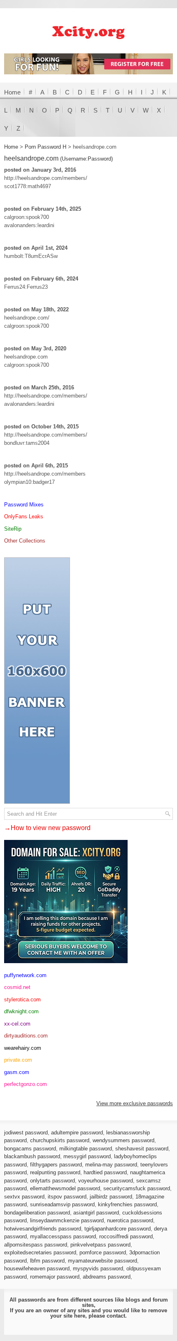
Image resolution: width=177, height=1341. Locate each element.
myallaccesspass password (63, 1236)
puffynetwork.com (25, 975)
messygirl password (87, 1156)
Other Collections (24, 541)
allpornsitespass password (35, 1245)
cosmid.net (17, 987)
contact (116, 1316)
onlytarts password (52, 1181)
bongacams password (30, 1148)
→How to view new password (47, 827)
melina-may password (111, 1165)
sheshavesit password (141, 1148)
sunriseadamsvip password (62, 1204)
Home (12, 92)
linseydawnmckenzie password (67, 1220)
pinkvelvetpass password (100, 1245)
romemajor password (54, 1277)
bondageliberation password (37, 1213)
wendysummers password (123, 1140)
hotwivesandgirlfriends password (42, 1229)
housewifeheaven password (37, 1268)
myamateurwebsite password (102, 1261)
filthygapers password (56, 1165)
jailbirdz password (111, 1197)
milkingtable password (85, 1148)
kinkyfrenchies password (127, 1204)
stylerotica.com (22, 999)
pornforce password (102, 1252)
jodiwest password (26, 1132)
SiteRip (12, 529)
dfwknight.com (21, 1011)
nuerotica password (130, 1220)
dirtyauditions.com (26, 1036)
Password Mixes (24, 504)
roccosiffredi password (126, 1236)
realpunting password (55, 1172)
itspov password (67, 1197)
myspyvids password (98, 1268)
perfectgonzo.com (25, 1084)
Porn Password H (45, 147)
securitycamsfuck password (136, 1188)
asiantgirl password (96, 1213)
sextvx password (24, 1197)
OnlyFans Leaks (23, 516)
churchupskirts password (59, 1140)
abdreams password (106, 1277)
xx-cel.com (17, 1024)
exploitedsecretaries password (40, 1252)
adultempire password (77, 1132)
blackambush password (32, 1156)
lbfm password (47, 1261)
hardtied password (105, 1172)
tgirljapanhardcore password (117, 1229)
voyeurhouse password (105, 1181)
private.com (18, 1060)
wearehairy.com (22, 1048)
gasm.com (16, 1072)
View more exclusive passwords (134, 1103)
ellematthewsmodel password (65, 1188)
